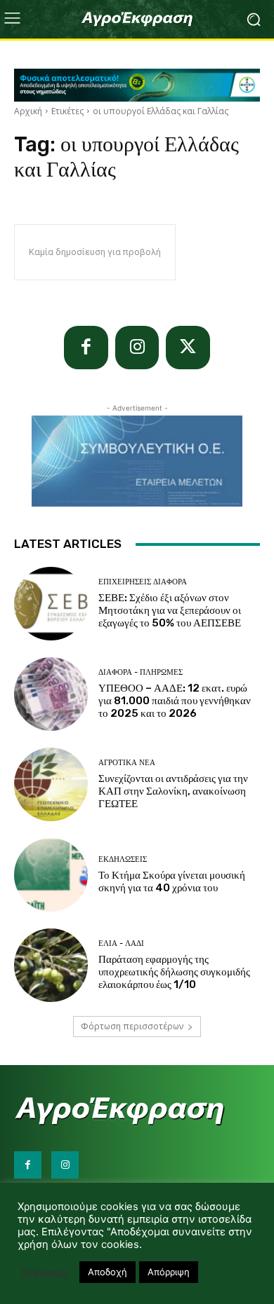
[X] (188, 348)
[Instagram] (137, 348)
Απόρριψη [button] (169, 1271)
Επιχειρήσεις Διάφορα (142, 582)
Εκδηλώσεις (122, 859)
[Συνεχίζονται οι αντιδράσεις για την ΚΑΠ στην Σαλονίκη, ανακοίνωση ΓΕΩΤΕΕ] (51, 784)
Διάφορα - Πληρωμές (140, 672)
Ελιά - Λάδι (121, 943)
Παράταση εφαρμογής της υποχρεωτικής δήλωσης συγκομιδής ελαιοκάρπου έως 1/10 (174, 972)
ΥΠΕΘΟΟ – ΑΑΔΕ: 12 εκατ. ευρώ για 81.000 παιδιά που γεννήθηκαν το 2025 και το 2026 (174, 701)
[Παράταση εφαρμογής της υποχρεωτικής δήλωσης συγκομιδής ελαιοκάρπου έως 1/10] (51, 965)
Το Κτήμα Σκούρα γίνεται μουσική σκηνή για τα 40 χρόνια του (171, 881)
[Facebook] (86, 348)
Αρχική (28, 111)
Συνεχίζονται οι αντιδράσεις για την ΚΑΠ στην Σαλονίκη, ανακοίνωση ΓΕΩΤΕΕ (173, 791)
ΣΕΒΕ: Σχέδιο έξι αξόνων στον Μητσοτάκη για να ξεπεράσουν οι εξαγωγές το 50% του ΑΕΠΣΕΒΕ (169, 610)
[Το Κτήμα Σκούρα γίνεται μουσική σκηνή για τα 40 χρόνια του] (51, 875)
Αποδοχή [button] (107, 1271)
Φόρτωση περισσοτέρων (132, 1026)
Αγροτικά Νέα (126, 763)
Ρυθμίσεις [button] (45, 1272)
